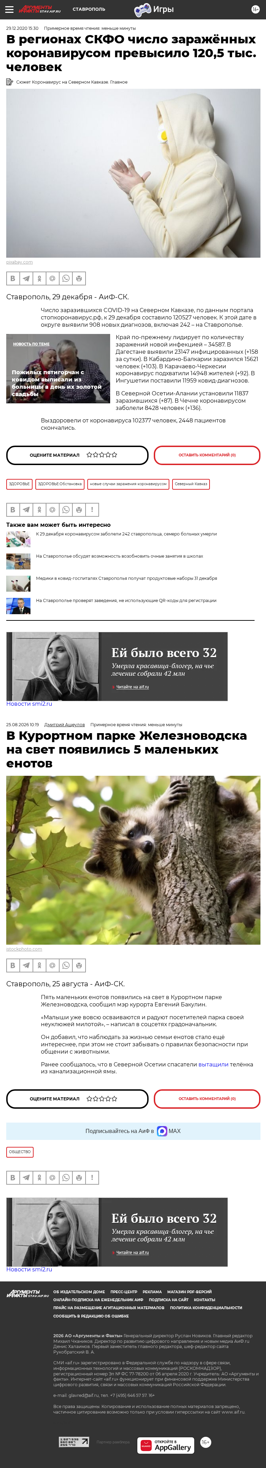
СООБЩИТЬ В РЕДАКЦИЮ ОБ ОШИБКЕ (91, 1316)
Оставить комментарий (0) (207, 455)
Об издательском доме (79, 1292)
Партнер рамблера (113, 1442)
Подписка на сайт (168, 1300)
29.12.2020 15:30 (22, 28)
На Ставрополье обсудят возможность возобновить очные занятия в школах (119, 556)
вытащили (213, 1064)
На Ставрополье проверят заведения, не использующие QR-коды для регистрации (126, 600)
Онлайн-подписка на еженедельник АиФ (98, 1300)
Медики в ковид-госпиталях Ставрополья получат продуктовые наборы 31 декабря (126, 578)
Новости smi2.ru (29, 704)
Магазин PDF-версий (189, 1292)
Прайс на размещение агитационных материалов (109, 1308)
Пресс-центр (123, 1292)
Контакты (204, 1300)
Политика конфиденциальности (206, 1308)
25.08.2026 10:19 (22, 724)
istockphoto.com (24, 949)
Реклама (152, 1292)
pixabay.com (19, 262)
